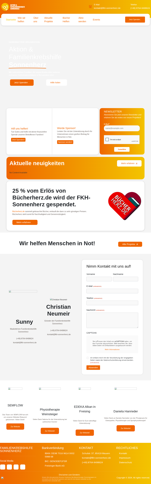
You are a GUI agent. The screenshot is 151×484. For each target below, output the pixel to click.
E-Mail (97, 5)
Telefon (133, 5)
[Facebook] (9, 467)
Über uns (35, 20)
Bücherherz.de (18, 211)
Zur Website (15, 427)
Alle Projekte (128, 244)
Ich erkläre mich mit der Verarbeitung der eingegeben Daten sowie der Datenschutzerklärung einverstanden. (112, 360)
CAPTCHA (91, 333)
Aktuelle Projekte (48, 20)
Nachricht (95, 310)
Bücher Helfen (66, 20)
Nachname (118, 274)
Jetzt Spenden (134, 19)
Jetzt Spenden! (18, 140)
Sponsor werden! (65, 142)
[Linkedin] (22, 467)
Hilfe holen (55, 82)
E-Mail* (106, 124)
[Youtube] (2, 467)
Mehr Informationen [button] (112, 349)
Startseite (11, 19)
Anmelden (122, 149)
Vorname (90, 274)
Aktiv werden (82, 20)
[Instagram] (16, 467)
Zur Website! (50, 431)
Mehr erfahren (127, 163)
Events (96, 19)
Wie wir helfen (21, 20)
